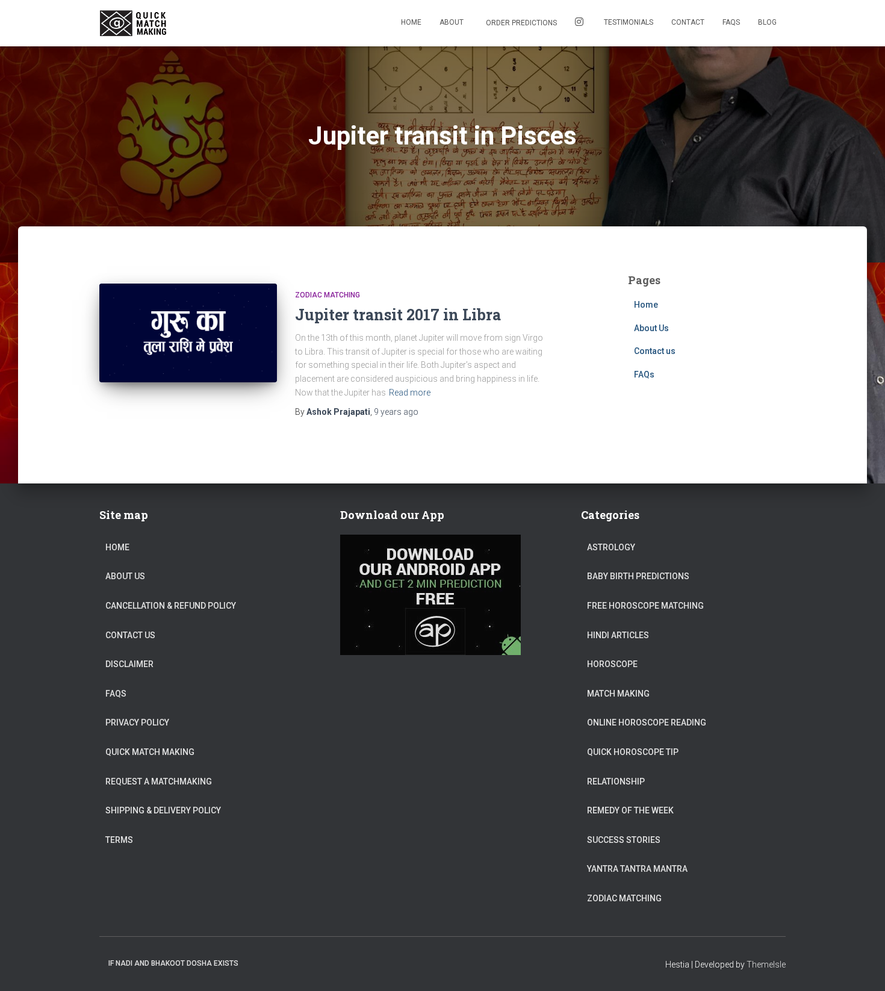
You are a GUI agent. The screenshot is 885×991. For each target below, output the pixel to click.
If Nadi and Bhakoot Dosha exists (173, 963)
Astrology (611, 547)
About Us (651, 328)
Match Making (618, 693)
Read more (409, 392)
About (451, 22)
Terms (119, 840)
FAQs (731, 22)
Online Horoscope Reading (646, 722)
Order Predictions (520, 23)
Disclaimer (129, 664)
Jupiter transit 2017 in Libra (398, 315)
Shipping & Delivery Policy (163, 810)
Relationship (616, 781)
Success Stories (623, 840)
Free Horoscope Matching (645, 605)
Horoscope (612, 664)
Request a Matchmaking (158, 781)
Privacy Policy (137, 722)
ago (396, 412)
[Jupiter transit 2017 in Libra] (188, 333)
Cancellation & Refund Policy (170, 605)
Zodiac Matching (327, 295)
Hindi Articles (618, 635)
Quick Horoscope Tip (632, 752)
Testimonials (628, 22)
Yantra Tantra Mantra (637, 869)
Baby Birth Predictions (638, 576)
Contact (687, 22)
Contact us (654, 351)
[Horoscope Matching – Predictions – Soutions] (134, 23)
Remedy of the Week (630, 810)
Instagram (580, 23)
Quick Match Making (149, 752)
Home (411, 22)
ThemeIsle (766, 964)
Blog (767, 22)
